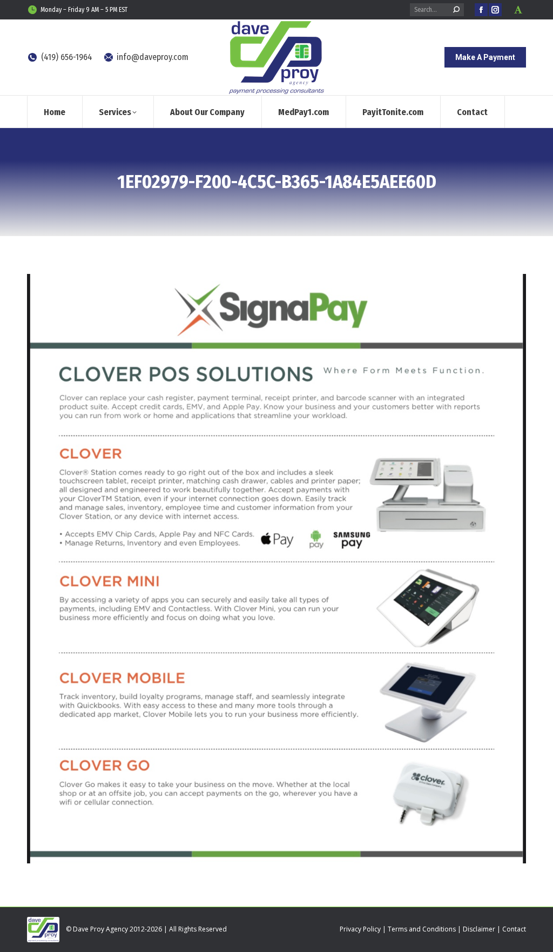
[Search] (456, 9)
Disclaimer (479, 929)
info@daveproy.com (152, 57)
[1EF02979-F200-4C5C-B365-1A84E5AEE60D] (276, 568)
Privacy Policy (360, 929)
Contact (514, 929)
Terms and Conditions (422, 929)
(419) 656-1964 (66, 57)
